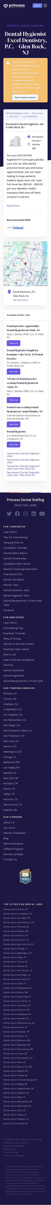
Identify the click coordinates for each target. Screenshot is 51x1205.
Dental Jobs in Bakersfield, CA (17, 1106)
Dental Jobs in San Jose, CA (16, 979)
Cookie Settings (10, 1152)
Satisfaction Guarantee (14, 1146)
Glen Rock (14, 116)
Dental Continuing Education (20, 569)
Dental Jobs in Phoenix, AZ (15, 909)
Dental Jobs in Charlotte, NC (16, 1010)
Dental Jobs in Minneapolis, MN (17, 1101)
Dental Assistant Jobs (16, 590)
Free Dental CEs (12, 574)
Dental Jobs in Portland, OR (16, 926)
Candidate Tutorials (15, 548)
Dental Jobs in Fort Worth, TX (17, 1001)
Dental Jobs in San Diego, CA (16, 975)
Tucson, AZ (9, 699)
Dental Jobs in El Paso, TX (15, 1027)
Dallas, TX (9, 794)
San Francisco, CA (14, 735)
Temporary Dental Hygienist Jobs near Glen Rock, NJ (23, 467)
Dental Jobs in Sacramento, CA (18, 1058)
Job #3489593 (30, 116)
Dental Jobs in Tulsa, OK (14, 1110)
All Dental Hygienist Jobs (17, 113)
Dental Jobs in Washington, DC (17, 953)
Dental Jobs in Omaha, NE (15, 1075)
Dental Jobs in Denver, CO (15, 935)
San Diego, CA (11, 725)
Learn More (10, 532)
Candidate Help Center (17, 563)
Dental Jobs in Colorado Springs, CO (20, 1079)
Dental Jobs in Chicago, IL (15, 948)
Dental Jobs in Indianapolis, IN (17, 1014)
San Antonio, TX (12, 804)
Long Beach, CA (12, 709)
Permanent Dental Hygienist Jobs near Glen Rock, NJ (23, 474)
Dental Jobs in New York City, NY (18, 944)
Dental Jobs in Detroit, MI (15, 1036)
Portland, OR (10, 783)
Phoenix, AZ (10, 693)
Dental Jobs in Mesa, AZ (14, 1062)
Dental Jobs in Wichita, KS (15, 1123)
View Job (13, 343)
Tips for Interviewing (15, 537)
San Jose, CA (11, 741)
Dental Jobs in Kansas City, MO (17, 1066)
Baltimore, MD (11, 762)
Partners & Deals (13, 854)
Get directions (20, 299)
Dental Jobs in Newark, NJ (15, 966)
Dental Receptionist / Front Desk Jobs (22, 603)
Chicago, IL (9, 757)
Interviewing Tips (13, 628)
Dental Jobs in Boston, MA (15, 992)
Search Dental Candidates (18, 660)
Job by (9, 227)
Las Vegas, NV (11, 767)
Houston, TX (10, 799)
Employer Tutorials (14, 633)
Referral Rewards (13, 843)
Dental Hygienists (13, 675)
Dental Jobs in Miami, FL (14, 1097)
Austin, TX (9, 788)
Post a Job (9, 654)
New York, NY (10, 778)
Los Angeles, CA (12, 714)
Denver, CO (9, 746)
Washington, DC (12, 751)
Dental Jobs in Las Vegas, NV (16, 918)
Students (8, 610)
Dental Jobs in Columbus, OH (17, 1005)
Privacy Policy (9, 1149)
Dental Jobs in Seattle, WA (15, 931)
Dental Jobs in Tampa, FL (15, 1114)
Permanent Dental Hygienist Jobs (23, 461)
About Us (8, 822)
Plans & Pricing (12, 638)
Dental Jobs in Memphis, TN (16, 1031)
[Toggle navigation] (45, 5)
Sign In (37, 5)
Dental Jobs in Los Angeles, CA (17, 913)
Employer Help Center (16, 649)
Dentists (8, 665)
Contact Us (10, 859)
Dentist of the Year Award (18, 644)
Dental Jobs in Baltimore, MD (16, 1040)
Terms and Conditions (13, 1155)
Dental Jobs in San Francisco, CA (18, 922)
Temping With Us (13, 542)
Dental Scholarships (15, 558)
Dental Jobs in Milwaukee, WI (16, 1044)
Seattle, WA (10, 810)
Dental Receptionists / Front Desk (23, 681)
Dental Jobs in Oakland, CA (16, 1093)
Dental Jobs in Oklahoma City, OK (19, 1023)
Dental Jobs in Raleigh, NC (15, 1084)
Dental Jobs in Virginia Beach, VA (18, 1088)
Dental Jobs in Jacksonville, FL (17, 996)
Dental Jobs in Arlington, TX (16, 1119)
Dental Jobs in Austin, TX (14, 983)
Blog (5, 838)
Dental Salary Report (15, 553)
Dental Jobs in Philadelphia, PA (17, 988)
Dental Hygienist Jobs (16, 595)
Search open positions (25, 97)
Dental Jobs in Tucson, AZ (15, 961)
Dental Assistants (13, 670)
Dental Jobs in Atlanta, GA (15, 1071)
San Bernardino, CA (14, 720)
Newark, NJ (9, 773)
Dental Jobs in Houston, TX (15, 940)
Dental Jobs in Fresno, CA (15, 1053)
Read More (13, 205)
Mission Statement (14, 833)
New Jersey (37, 113)
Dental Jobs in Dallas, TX (14, 957)
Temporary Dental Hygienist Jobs (23, 455)
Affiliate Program (13, 849)
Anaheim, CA (10, 704)
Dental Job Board (13, 579)
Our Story (9, 828)
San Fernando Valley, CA (17, 730)
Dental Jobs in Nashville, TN (16, 1018)
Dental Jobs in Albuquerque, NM (18, 1049)
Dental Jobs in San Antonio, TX (17, 970)
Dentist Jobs (10, 585)
